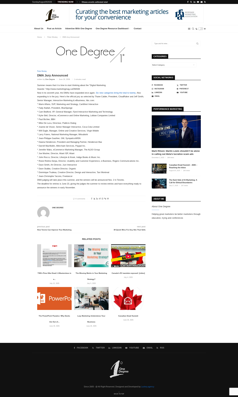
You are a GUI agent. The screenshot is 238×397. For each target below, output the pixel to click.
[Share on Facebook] (91, 199)
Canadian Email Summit (128, 316)
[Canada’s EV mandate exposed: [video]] (128, 255)
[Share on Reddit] (100, 199)
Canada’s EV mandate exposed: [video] (128, 273)
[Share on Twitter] (94, 199)
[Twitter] (191, 2)
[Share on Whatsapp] (102, 199)
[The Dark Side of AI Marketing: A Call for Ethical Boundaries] (159, 184)
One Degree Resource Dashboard (112, 28)
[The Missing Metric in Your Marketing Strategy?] (91, 255)
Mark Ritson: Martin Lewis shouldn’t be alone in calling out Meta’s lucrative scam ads (176, 152)
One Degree (50, 79)
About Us (38, 28)
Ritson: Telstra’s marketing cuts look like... (100, 2)
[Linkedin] (194, 2)
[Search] (193, 28)
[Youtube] (198, 2)
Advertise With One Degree (78, 28)
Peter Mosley (52, 37)
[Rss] (205, 2)
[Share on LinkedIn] (97, 199)
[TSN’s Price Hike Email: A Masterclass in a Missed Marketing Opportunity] (54, 255)
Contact (137, 28)
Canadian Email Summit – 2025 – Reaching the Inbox (183, 166)
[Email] (202, 2)
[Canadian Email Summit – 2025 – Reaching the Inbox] (159, 169)
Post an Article (54, 28)
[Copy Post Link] (105, 199)
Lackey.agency (147, 387)
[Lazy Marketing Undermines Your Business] (91, 298)
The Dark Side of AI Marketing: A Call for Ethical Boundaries (183, 181)
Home (39, 37)
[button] (77, 2)
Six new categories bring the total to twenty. (116, 93)
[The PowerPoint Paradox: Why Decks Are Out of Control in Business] (54, 298)
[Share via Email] (108, 199)
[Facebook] (187, 2)
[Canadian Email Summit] (128, 298)
